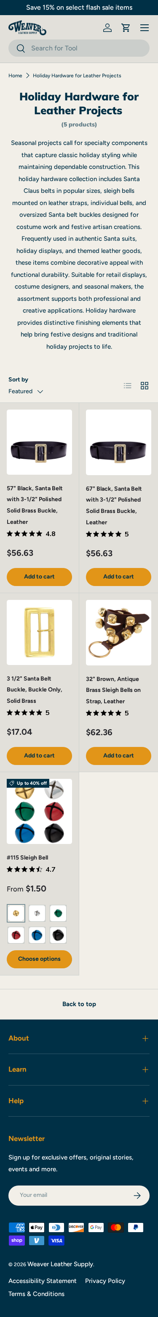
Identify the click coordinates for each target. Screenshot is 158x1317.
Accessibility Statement (42, 1281)
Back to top (79, 1004)
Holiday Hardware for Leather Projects (77, 76)
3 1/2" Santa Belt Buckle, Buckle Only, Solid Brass (34, 690)
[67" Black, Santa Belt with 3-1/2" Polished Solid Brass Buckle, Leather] (119, 442)
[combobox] (79, 48)
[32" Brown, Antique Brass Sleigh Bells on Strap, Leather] (119, 632)
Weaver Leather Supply (60, 1264)
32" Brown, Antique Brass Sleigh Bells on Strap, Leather (113, 690)
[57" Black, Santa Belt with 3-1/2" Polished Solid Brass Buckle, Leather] (39, 442)
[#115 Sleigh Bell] (39, 811)
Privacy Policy (105, 1281)
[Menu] (144, 27)
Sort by (18, 379)
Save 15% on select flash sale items (79, 7)
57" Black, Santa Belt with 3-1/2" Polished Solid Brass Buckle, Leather (35, 505)
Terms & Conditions (36, 1294)
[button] (126, 27)
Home (15, 76)
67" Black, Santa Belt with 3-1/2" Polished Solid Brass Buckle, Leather (114, 505)
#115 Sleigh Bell (27, 857)
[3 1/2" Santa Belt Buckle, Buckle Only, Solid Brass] (39, 632)
